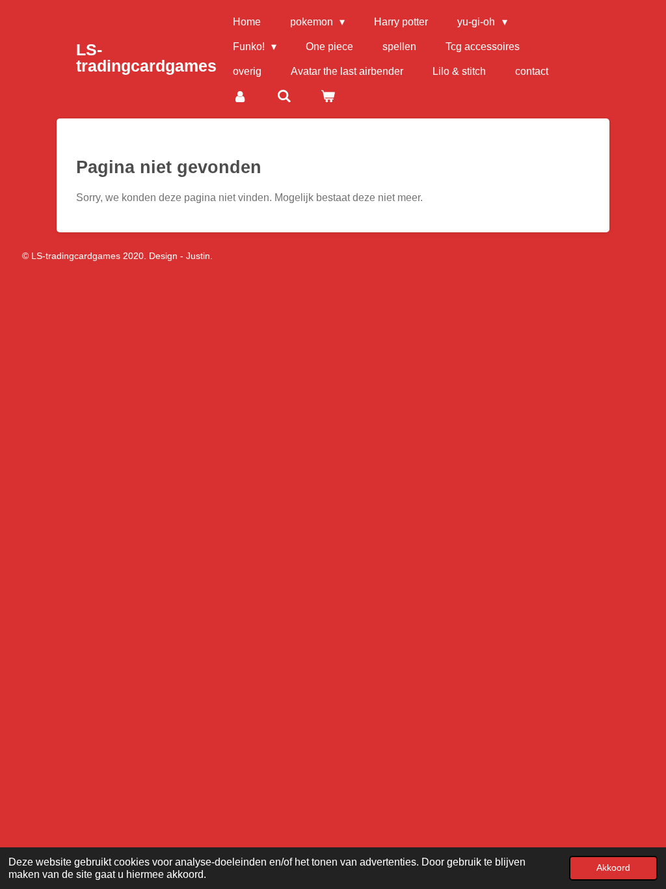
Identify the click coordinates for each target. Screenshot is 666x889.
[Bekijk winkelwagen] (328, 96)
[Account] (240, 96)
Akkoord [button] (613, 867)
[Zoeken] (283, 96)
